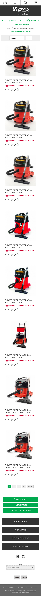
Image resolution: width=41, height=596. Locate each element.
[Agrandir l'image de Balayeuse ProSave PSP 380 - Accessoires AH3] (20, 225)
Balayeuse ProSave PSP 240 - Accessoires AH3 (19, 81)
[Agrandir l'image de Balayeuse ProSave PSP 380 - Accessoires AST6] (20, 280)
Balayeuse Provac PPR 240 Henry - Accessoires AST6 (18, 466)
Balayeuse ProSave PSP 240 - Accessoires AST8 (19, 191)
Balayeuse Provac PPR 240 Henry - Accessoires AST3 (18, 411)
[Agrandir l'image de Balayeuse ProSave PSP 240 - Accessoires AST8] (20, 170)
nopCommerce (16, 590)
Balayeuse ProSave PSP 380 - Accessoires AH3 (19, 246)
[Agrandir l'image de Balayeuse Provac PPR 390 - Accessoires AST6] (20, 335)
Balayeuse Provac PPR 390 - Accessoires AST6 (19, 356)
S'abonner (33, 567)
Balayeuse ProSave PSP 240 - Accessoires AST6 (19, 136)
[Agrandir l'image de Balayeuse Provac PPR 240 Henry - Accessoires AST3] (20, 390)
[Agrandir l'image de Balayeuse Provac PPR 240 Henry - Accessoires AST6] (20, 445)
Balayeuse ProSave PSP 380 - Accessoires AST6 (19, 301)
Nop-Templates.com (24, 592)
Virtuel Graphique (31, 590)
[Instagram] (23, 556)
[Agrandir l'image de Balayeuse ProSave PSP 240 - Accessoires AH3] (20, 60)
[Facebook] (17, 556)
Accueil (8, 28)
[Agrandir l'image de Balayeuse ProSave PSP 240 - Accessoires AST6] (20, 115)
